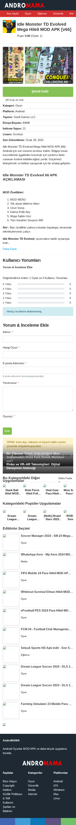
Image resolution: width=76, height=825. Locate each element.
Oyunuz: (9, 416)
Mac (56, 794)
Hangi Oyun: (11, 347)
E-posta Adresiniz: (15, 363)
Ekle (7, 430)
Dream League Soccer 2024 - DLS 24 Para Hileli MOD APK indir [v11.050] (47, 666)
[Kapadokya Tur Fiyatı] (4, 724)
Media (31, 789)
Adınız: (8, 332)
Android (58, 781)
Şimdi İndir (40, 91)
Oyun (27, 13)
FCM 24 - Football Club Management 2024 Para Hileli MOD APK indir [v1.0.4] (47, 629)
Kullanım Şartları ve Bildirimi (9, 807)
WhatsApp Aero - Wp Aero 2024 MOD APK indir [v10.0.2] (47, 554)
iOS (55, 785)
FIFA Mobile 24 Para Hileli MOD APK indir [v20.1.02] (47, 573)
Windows (59, 789)
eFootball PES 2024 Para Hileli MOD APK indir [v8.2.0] (47, 610)
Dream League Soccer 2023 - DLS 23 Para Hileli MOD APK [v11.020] (47, 685)
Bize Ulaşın (10, 781)
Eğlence (42, 13)
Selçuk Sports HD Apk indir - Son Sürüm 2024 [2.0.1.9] (47, 647)
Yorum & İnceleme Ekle (17, 267)
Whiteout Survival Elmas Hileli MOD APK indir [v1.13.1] (47, 591)
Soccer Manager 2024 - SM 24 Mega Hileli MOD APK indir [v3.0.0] (47, 535)
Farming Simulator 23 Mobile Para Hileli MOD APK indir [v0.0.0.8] (47, 704)
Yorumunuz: (11, 382)
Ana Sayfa (12, 13)
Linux (56, 798)
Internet (32, 794)
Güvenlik (57, 13)
